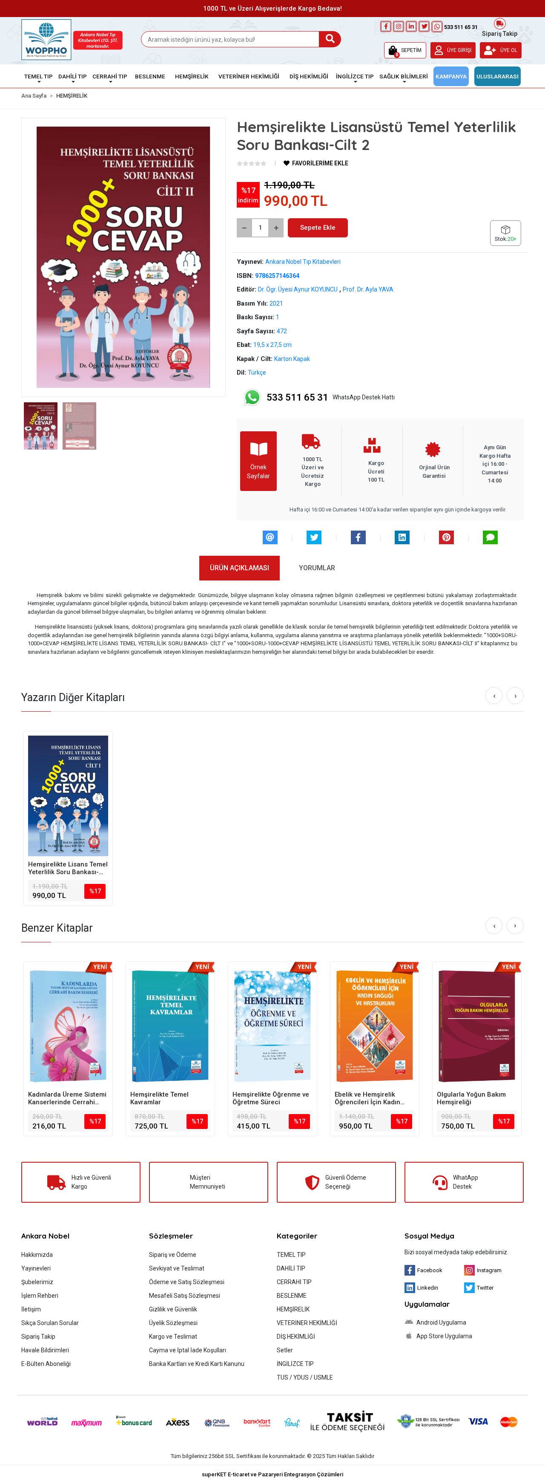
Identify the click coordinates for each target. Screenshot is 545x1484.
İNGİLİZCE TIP (295, 1363)
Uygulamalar (427, 1303)
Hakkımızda (37, 1254)
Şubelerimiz (37, 1282)
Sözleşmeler (171, 1235)
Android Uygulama (440, 1322)
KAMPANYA (451, 76)
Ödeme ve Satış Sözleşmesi (186, 1282)
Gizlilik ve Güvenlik (173, 1309)
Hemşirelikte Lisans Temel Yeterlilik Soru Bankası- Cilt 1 (68, 868)
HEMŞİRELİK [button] (192, 76)
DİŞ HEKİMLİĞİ (296, 1336)
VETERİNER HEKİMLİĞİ (307, 1322)
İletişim (31, 1309)
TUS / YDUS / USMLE (305, 1377)
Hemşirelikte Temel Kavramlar (159, 1098)
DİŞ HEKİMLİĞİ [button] (309, 76)
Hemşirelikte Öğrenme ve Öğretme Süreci (270, 1098)
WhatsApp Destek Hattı (331, 397)
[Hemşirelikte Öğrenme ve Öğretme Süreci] (272, 1026)
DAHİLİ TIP (291, 1268)
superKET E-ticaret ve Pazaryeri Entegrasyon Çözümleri (272, 1474)
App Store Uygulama (443, 1336)
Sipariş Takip (499, 32)
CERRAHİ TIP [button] (109, 76)
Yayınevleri (36, 1268)
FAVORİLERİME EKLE (319, 163)
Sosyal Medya (429, 1235)
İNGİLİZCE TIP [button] (355, 76)
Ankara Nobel (45, 1235)
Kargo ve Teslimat (173, 1336)
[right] (515, 695)
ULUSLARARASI (497, 76)
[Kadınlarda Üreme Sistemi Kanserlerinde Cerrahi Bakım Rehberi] (68, 1026)
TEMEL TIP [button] (38, 76)
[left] (494, 695)
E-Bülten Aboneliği (46, 1363)
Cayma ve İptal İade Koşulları (187, 1350)
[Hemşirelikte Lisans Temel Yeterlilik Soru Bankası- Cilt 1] (68, 796)
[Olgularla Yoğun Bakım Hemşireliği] (477, 1026)
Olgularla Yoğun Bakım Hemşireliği (471, 1098)
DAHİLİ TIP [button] (72, 76)
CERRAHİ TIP (294, 1282)
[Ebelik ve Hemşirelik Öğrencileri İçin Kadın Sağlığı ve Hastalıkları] (375, 1026)
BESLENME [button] (150, 76)
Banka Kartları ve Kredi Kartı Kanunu (196, 1363)
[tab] (239, 568)
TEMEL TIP (291, 1254)
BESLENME (292, 1295)
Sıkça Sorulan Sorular (50, 1322)
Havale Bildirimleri (45, 1350)
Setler (285, 1350)
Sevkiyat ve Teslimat (176, 1268)
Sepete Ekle (318, 227)
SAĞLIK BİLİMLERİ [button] (403, 76)
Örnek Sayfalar (258, 471)
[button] (405, 50)
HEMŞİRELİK (293, 1309)
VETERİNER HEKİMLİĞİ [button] (248, 76)
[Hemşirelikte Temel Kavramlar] (170, 1026)
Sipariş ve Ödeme (172, 1254)
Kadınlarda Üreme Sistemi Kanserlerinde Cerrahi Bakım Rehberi (67, 1098)
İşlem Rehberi (39, 1295)
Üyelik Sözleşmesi (173, 1322)
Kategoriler (297, 1235)
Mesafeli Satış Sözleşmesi (184, 1295)
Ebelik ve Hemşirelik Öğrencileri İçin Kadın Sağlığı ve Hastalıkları (367, 1098)
